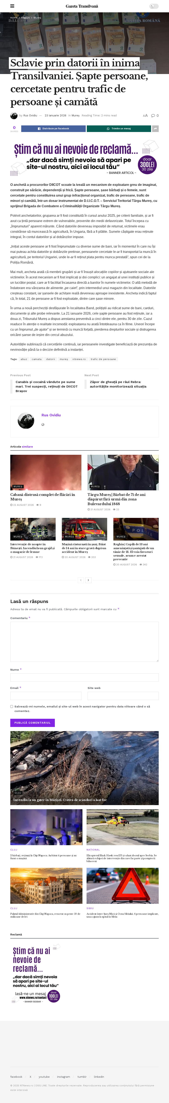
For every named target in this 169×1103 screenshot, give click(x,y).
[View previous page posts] (81, 580)
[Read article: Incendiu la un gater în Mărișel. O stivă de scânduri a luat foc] (84, 768)
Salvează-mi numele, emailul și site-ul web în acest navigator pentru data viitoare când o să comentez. (82, 709)
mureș (64, 359)
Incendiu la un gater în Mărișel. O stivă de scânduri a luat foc (60, 800)
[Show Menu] (12, 6)
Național (93, 849)
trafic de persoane (103, 359)
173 (40, 557)
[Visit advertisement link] (84, 157)
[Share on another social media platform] (155, 128)
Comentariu (20, 618)
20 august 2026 (75, 557)
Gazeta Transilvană (82, 6)
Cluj (18, 793)
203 (93, 557)
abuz (24, 359)
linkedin (99, 1076)
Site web (94, 688)
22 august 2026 (23, 504)
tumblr (82, 1076)
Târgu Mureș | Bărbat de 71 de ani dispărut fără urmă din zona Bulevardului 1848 (116, 499)
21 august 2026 (100, 509)
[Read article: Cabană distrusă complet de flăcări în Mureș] (45, 472)
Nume (16, 669)
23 (117, 509)
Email (15, 688)
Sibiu (90, 908)
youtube (44, 1076)
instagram (63, 1076)
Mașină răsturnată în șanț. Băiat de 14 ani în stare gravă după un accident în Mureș (84, 548)
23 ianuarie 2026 (55, 115)
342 (144, 564)
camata (36, 359)
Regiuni (25, 17)
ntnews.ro (79, 359)
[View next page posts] (88, 580)
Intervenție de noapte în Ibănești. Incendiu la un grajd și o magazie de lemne (32, 548)
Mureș (37, 17)
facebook (16, 1076)
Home (14, 17)
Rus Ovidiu (30, 115)
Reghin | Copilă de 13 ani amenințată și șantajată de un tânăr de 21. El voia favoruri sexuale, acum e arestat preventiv (133, 552)
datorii (50, 359)
